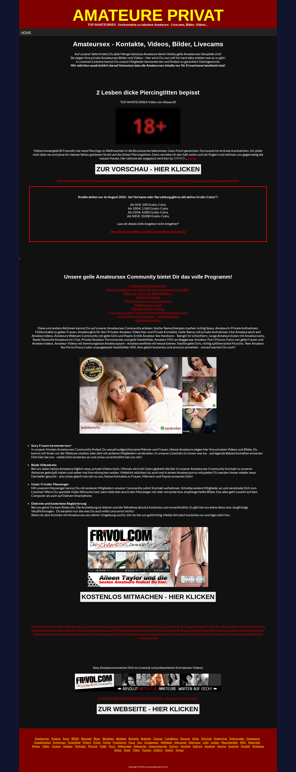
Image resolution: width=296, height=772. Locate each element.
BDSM (75, 738)
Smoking (185, 746)
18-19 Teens (183, 626)
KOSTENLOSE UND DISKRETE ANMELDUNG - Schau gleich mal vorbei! (148, 698)
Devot (207, 180)
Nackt (98, 630)
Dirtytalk (206, 738)
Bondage (121, 738)
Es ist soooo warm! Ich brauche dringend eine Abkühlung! (148, 312)
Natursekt (254, 742)
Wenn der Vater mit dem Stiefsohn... (148, 293)
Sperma (221, 746)
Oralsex (56, 746)
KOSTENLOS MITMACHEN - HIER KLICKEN (148, 596)
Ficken (53, 626)
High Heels (64, 630)
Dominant (218, 180)
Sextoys (173, 746)
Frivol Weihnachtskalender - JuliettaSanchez (148, 316)
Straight (153, 630)
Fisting (107, 742)
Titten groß (93, 626)
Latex (239, 630)
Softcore (197, 746)
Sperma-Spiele (137, 634)
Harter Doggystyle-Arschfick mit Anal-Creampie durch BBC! (148, 289)
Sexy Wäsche (222, 626)
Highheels (166, 742)
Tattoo (117, 750)
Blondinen (108, 738)
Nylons (129, 630)
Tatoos (198, 180)
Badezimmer (232, 180)
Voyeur (180, 750)
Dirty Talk (208, 626)
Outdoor (68, 746)
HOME (26, 32)
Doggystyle (220, 738)
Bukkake (146, 738)
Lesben (215, 742)
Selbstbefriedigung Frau (143, 626)
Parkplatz (80, 746)
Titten (136, 750)
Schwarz (106, 634)
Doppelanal (253, 738)
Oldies (46, 746)
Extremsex (59, 742)
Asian (66, 738)
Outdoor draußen (70, 634)
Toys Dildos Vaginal (82, 630)
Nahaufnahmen (66, 180)
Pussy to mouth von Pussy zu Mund (201, 634)
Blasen (62, 626)
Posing (151, 634)
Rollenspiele (124, 746)
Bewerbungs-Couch (148, 305)
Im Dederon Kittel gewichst (148, 286)
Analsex (248, 630)
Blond (70, 626)
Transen (146, 750)
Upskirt (169, 750)
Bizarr (97, 738)
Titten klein (117, 630)
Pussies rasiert (166, 626)
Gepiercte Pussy (172, 180)
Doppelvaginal (42, 742)
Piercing (92, 746)
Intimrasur (194, 742)
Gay (139, 742)
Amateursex (42, 738)
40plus (160, 634)
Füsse (131, 742)
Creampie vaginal (148, 637)
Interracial (180, 742)
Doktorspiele (236, 738)
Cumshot (123, 626)
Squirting (233, 746)
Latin (206, 742)
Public (103, 746)
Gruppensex (151, 742)
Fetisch (87, 742)
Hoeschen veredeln (148, 320)
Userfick (171, 630)
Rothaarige (140, 746)
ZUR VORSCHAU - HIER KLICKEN (148, 169)
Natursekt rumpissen (88, 180)
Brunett (181, 630)
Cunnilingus (171, 738)
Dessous (185, 738)
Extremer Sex (120, 634)
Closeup (157, 738)
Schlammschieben (148, 297)
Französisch (119, 742)
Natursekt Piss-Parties (149, 180)
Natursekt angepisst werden (117, 180)
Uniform (158, 750)
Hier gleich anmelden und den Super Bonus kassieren (148, 231)
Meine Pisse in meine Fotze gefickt (148, 301)
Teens (127, 750)
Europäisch (141, 630)
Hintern (197, 626)
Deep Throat (230, 634)
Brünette (133, 738)
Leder (231, 630)
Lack (224, 630)
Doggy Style (239, 626)
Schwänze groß (255, 626)
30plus (55, 634)
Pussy (104, 626)
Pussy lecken (172, 634)
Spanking (210, 746)
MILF (162, 630)
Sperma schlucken (197, 630)
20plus (113, 626)
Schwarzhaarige (158, 746)
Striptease (258, 746)
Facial (106, 630)
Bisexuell (86, 738)
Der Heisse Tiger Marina (148, 309)
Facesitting (74, 742)
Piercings (188, 180)
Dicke (195, 738)
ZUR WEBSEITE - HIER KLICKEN (148, 709)
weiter (192, 158)
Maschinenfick (229, 742)
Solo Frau (80, 626)
